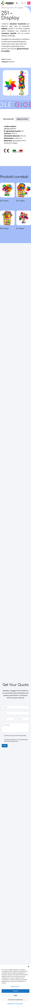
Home (3, 8)
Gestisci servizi (15, 986)
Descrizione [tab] (8, 119)
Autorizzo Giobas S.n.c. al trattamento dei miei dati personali (16, 740)
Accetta (15, 991)
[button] (28, 966)
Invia (4, 746)
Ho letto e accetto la (15, 735)
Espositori (10, 8)
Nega (15, 995)
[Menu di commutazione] (17, 3)
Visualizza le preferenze (15, 1000)
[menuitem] (23, 3)
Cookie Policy (11, 1003)
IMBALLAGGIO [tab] (22, 119)
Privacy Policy (19, 1003)
